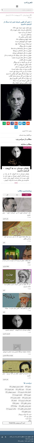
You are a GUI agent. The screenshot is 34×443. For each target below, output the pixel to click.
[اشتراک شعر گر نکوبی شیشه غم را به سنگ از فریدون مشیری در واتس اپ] (4, 123)
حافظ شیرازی (6, 266)
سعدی (16, 403)
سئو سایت (28, 419)
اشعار (14, 400)
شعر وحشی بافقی (25, 406)
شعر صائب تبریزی (25, 400)
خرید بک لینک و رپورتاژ (25, 414)
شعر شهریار (9, 389)
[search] (2, 10)
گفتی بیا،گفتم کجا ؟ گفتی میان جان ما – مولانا (18, 308)
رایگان (29, 421)
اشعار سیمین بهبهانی (16, 387)
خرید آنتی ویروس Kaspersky (17, 423)
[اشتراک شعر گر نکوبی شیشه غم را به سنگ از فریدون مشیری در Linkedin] (24, 123)
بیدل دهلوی (26, 412)
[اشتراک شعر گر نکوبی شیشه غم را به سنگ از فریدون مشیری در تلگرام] (16, 127)
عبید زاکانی (20, 389)
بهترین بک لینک (29, 439)
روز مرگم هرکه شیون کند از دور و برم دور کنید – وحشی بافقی (17, 238)
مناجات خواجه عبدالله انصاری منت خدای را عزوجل (17, 352)
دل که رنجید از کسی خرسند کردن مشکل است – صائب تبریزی (17, 285)
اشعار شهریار (17, 395)
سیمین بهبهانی (11, 392)
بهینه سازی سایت (29, 441)
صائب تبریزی (11, 409)
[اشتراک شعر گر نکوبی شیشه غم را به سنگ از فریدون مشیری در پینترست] (8, 123)
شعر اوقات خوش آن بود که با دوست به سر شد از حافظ (17, 262)
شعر (4, 243)
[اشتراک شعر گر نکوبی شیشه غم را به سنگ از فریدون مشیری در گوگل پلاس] (16, 123)
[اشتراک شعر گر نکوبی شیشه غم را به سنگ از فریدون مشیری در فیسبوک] (12, 123)
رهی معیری (5, 219)
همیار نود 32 (27, 416)
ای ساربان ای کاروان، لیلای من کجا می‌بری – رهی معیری (17, 375)
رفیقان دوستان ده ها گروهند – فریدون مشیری (16, 157)
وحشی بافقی (26, 403)
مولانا (14, 406)
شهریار (27, 395)
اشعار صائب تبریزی (24, 392)
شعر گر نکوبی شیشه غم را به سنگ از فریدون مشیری (17, 23)
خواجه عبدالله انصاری (8, 356)
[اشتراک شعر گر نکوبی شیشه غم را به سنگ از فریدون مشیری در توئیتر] (20, 123)
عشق (28, 387)
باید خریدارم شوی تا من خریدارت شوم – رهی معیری (17, 214)
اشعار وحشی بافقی (24, 409)
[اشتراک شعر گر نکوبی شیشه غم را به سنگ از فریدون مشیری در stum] (28, 123)
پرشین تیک (20, 441)
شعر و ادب (17, 437)
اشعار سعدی (15, 398)
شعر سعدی (26, 398)
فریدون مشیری (27, 148)
